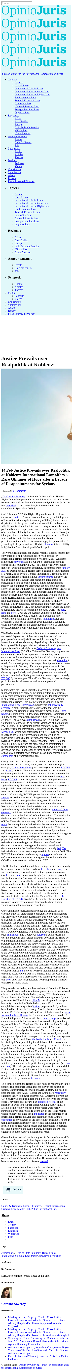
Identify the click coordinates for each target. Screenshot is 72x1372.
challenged (12, 934)
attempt (5, 797)
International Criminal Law (15, 1255)
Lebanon (35, 1078)
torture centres (45, 576)
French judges (50, 1018)
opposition (6, 1119)
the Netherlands (40, 1039)
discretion (62, 660)
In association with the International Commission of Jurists (32, 73)
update (45, 854)
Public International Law (44, 1209)
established (33, 719)
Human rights (49, 1252)
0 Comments (19, 490)
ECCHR (65, 767)
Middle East (23, 1209)
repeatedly (60, 1092)
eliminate (49, 544)
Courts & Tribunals (11, 1206)
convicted (17, 517)
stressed (44, 1161)
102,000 (61, 848)
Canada (58, 1039)
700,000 (5, 678)
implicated (38, 1113)
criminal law (7, 1252)
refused (41, 934)
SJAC (9, 770)
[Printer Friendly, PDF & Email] (13, 1193)
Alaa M (36, 1000)
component (7, 755)
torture (36, 1006)
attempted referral (47, 1101)
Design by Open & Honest (33, 1364)
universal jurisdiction (50, 1255)
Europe (27, 1206)
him (21, 970)
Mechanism (7, 731)
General (47, 1206)
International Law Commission (17, 704)
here (63, 609)
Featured (36, 1206)
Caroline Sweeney (13, 1304)
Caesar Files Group (22, 767)
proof (4, 824)
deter (8, 979)
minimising (49, 618)
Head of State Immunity (28, 1252)
